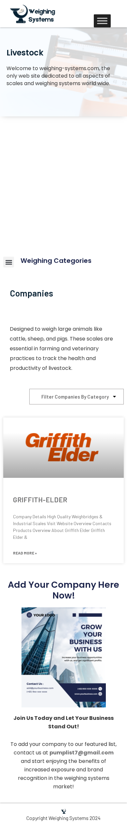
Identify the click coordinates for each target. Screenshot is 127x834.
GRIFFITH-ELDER (40, 499)
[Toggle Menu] (102, 21)
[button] (8, 262)
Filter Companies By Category (75, 397)
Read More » (25, 553)
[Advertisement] (63, 183)
